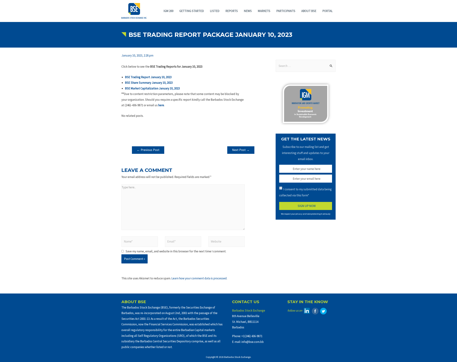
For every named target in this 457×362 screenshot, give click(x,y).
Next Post (241, 150)
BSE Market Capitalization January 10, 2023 (152, 88)
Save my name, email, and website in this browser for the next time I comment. (175, 251)
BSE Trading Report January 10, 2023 (148, 77)
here (161, 105)
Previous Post (148, 150)
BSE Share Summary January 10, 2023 (149, 83)
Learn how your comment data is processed (199, 278)
